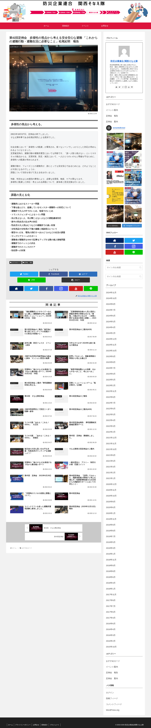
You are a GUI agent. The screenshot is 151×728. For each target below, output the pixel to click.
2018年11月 (111, 560)
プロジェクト (54, 725)
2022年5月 (111, 414)
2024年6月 (111, 316)
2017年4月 (111, 618)
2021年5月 (111, 461)
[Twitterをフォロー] (31, 288)
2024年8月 (111, 304)
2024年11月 (111, 292)
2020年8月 (111, 502)
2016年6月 (111, 623)
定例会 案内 (112, 122)
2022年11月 (111, 391)
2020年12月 (111, 484)
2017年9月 (111, 600)
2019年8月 (111, 531)
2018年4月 (111, 583)
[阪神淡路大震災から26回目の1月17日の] (115, 213)
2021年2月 (111, 472)
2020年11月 (111, 490)
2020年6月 (111, 507)
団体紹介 (44, 725)
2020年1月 (111, 513)
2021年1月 (111, 478)
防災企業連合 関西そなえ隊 (124, 61)
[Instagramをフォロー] (61, 288)
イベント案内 (112, 110)
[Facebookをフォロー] (46, 288)
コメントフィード (114, 704)
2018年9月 (111, 565)
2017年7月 (111, 606)
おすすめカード (16, 262)
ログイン (110, 693)
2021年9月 (111, 455)
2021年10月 (111, 449)
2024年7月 (111, 310)
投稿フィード (112, 698)
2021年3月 (111, 467)
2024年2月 (111, 333)
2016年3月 (111, 635)
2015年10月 (111, 647)
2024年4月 (111, 327)
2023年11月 (111, 345)
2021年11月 (111, 443)
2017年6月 (111, 612)
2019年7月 (111, 536)
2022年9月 (111, 397)
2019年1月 (111, 554)
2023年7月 (111, 368)
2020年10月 (111, 496)
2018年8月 (111, 571)
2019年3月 (111, 548)
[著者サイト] (16, 288)
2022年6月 (111, 409)
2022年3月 (111, 426)
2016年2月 (111, 641)
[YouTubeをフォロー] (76, 288)
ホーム (10, 725)
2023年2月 (111, 385)
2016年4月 (111, 629)
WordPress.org (112, 710)
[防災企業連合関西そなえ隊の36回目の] (133, 213)
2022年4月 (111, 420)
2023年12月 (111, 339)
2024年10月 (111, 298)
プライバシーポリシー (23, 725)
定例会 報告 (28, 262)
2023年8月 (111, 362)
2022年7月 (111, 403)
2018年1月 (111, 589)
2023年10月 (111, 351)
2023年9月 (111, 356)
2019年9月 (111, 525)
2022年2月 (111, 432)
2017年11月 (111, 594)
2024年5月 (111, 321)
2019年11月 (111, 519)
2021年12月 (111, 438)
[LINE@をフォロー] (91, 288)
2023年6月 (111, 374)
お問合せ (36, 725)
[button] (140, 267)
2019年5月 (111, 542)
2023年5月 (111, 380)
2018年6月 (111, 577)
